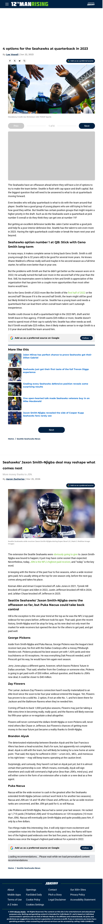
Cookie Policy (33, 899)
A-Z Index (13, 904)
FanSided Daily (34, 894)
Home (11, 439)
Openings (31, 889)
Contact (52, 889)
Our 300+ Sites (78, 889)
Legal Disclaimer (57, 899)
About (11, 889)
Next (86, 125)
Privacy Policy (77, 894)
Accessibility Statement (82, 899)
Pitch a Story (55, 894)
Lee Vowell (12, 54)
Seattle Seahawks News (28, 439)
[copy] (24, 61)
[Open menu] (7, 4)
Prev (16, 125)
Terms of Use (15, 899)
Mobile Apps (14, 894)
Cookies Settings (35, 904)
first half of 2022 (76, 292)
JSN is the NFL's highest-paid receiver (50, 561)
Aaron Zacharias (15, 479)
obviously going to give (66, 554)
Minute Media (20, 912)
